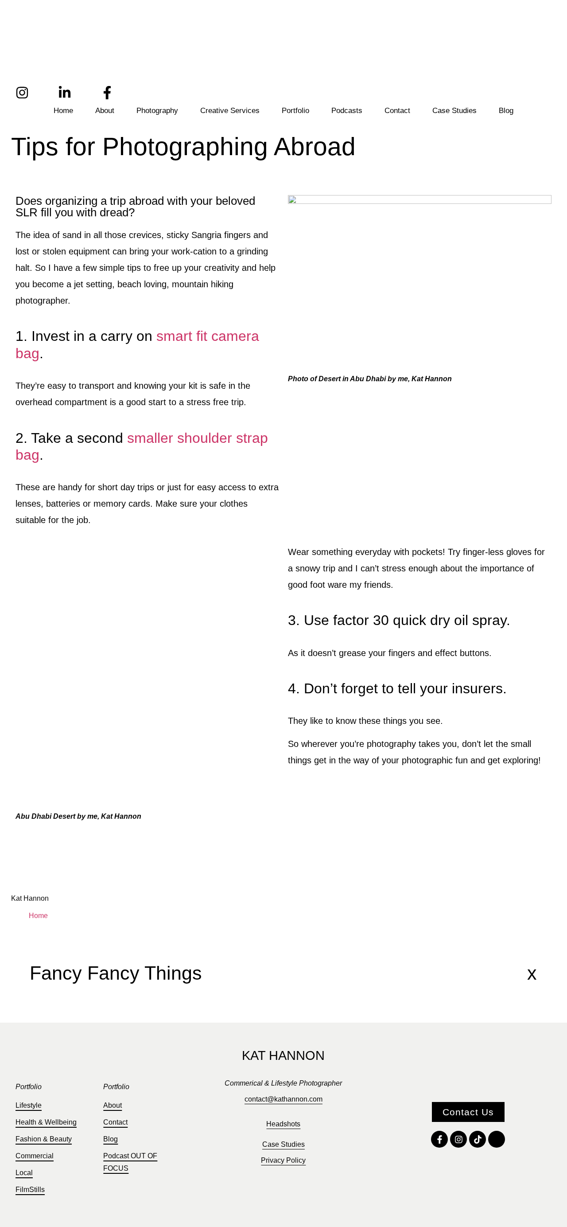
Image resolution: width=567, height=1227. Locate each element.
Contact (397, 110)
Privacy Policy (283, 1160)
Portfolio (295, 110)
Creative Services (230, 110)
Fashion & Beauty (44, 1139)
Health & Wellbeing (46, 1122)
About (104, 110)
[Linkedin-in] (64, 92)
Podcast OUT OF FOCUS (130, 1162)
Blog (506, 110)
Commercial (35, 1156)
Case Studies (454, 110)
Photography (157, 110)
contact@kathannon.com (283, 1099)
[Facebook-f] (107, 92)
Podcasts (346, 110)
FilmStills (30, 1189)
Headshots (283, 1124)
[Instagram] (22, 92)
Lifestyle (29, 1105)
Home (63, 110)
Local (24, 1172)
